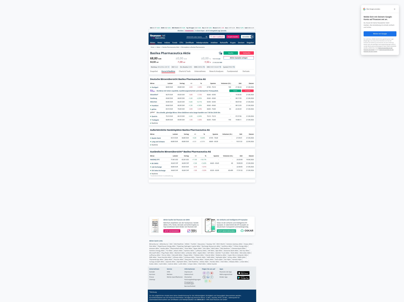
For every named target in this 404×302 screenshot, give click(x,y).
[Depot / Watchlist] (220, 53)
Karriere (152, 274)
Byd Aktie (219, 251)
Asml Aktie (163, 264)
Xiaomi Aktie (209, 259)
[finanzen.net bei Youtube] (211, 273)
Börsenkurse (153, 244)
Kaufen (235, 90)
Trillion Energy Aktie (240, 246)
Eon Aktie (227, 259)
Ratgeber (250, 43)
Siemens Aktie (189, 251)
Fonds (174, 43)
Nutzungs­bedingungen (192, 279)
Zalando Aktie (170, 262)
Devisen (241, 43)
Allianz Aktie (178, 251)
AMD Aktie (210, 257)
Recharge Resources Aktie (211, 246)
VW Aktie (211, 251)
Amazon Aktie (154, 248)
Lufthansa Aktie (200, 251)
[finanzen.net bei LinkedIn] (208, 277)
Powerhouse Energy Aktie (166, 246)
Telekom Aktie (199, 255)
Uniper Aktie (192, 264)
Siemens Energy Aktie (156, 251)
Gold (246, 27)
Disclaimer (188, 277)
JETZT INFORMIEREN (172, 231)
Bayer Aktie (197, 248)
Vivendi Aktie (209, 255)
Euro (226, 27)
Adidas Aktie (204, 262)
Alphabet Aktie (221, 257)
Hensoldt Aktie (177, 255)
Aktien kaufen (212, 264)
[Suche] (206, 36)
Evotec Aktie (153, 264)
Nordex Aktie (214, 262)
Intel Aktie (224, 262)
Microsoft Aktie (154, 253)
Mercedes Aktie (245, 253)
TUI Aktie (169, 251)
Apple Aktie (202, 253)
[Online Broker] (158, 38)
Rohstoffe (224, 43)
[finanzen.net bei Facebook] (208, 273)
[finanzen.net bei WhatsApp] (206, 281)
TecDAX (193, 244)
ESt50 (162, 27)
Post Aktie (152, 246)
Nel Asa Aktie (244, 251)
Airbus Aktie (232, 257)
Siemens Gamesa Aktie (234, 244)
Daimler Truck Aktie (222, 253)
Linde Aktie (244, 262)
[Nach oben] (251, 300)
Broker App (223, 277)
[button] (217, 36)
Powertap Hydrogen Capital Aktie (188, 246)
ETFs (181, 43)
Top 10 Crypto (190, 27)
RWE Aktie (152, 257)
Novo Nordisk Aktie (164, 257)
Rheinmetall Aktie (176, 248)
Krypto (233, 43)
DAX (151, 27)
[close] (394, 9)
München (153, 102)
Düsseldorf (154, 95)
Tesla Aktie (188, 248)
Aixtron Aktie (172, 264)
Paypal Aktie (188, 255)
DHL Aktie (206, 248)
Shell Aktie (202, 264)
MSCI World (175, 27)
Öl (237, 27)
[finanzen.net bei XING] (211, 277)
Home (152, 47)
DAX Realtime (178, 244)
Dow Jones (201, 244)
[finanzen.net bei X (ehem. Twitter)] (204, 277)
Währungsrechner (226, 274)
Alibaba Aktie (234, 262)
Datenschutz (188, 274)
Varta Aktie (219, 259)
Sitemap (152, 279)
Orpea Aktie (248, 244)
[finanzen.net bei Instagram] (204, 273)
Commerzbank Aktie (238, 248)
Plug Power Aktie (167, 253)
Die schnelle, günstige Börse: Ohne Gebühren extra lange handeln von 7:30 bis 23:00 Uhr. (189, 113)
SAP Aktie (210, 253)
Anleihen (214, 43)
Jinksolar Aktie (191, 253)
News (159, 43)
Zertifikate (190, 43)
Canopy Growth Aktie (156, 262)
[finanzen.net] (157, 36)
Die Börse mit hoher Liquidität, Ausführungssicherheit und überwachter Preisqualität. (188, 91)
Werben (169, 274)
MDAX (187, 244)
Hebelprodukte (202, 43)
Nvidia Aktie (164, 248)
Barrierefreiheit (189, 286)
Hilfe (168, 272)
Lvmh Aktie (182, 264)
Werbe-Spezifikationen (175, 277)
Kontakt (152, 272)
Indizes (167, 43)
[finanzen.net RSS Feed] (209, 281)
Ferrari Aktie (166, 255)
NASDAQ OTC (155, 160)
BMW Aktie (241, 257)
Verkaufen (248, 90)
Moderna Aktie (221, 255)
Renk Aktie (234, 253)
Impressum (188, 272)
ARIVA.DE (200, 300)
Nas (203, 27)
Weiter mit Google (380, 34)
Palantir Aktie (200, 257)
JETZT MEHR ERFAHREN (226, 231)
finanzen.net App (226, 272)
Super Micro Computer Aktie (238, 255)
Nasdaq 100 (211, 244)
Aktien (152, 43)
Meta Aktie (168, 259)
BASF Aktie (215, 248)
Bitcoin (215, 27)
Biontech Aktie (180, 253)
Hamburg (153, 98)
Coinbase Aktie (189, 257)
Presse (151, 277)
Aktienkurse (164, 244)
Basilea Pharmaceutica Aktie (170, 47)
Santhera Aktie (227, 246)
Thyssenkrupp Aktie (156, 259)
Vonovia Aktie (237, 259)
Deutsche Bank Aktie (231, 251)
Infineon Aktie (178, 257)
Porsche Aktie (178, 259)
